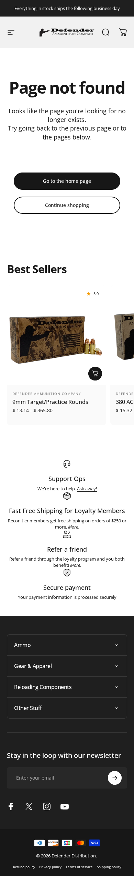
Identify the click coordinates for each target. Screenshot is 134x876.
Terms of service (79, 866)
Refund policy (24, 866)
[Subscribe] (115, 778)
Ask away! (87, 489)
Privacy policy (50, 866)
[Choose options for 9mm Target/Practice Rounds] (95, 373)
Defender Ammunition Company (46, 393)
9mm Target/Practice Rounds (50, 402)
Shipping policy (109, 866)
